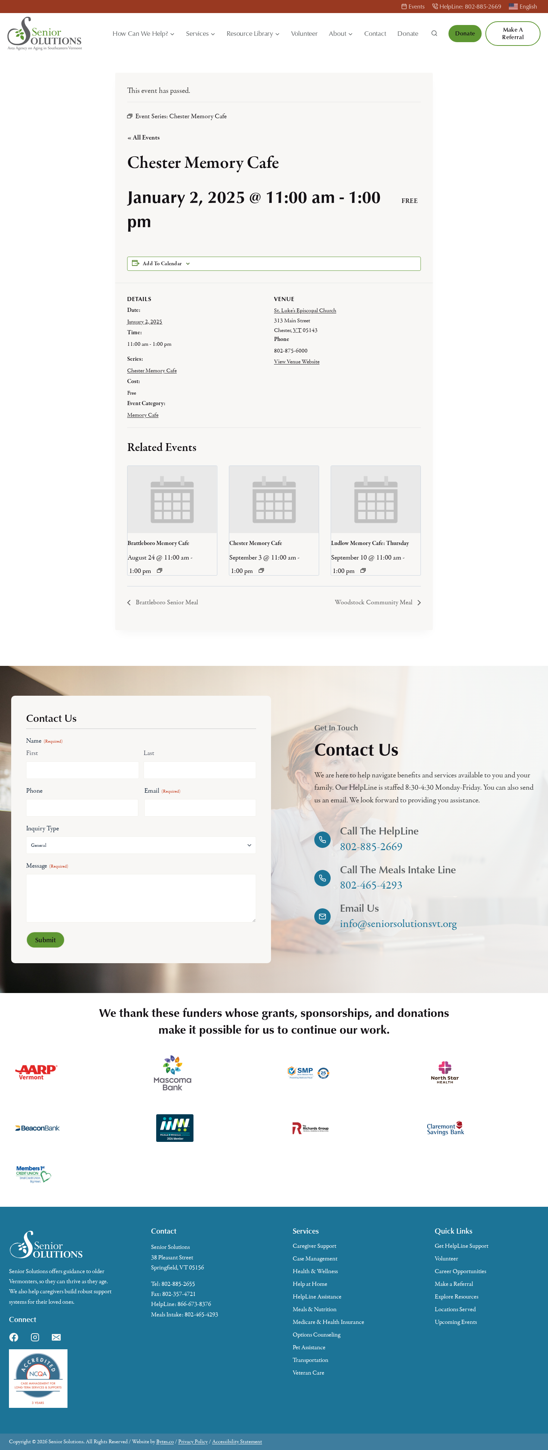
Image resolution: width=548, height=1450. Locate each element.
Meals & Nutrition (315, 1309)
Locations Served (455, 1309)
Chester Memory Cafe (152, 370)
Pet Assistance (309, 1347)
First (32, 753)
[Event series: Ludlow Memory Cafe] (363, 570)
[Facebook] (14, 1337)
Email (162, 791)
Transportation (310, 1360)
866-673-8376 (194, 1304)
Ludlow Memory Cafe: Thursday (370, 543)
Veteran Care (308, 1373)
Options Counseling (316, 1335)
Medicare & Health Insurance (328, 1322)
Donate (407, 33)
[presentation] (172, 499)
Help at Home (310, 1284)
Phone (34, 791)
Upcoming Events (456, 1322)
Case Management (315, 1259)
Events (417, 6)
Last (149, 753)
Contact (375, 33)
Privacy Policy (193, 1441)
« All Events (143, 138)
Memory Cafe (142, 415)
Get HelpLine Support (461, 1246)
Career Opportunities (460, 1271)
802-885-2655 (178, 1284)
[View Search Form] (434, 33)
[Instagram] (35, 1337)
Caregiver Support (314, 1246)
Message (47, 866)
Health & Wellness (315, 1271)
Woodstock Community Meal (374, 602)
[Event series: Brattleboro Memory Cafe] (159, 570)
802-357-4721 (179, 1294)
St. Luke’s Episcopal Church (305, 310)
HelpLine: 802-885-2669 (470, 6)
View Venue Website (296, 361)
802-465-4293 (201, 1314)
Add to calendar (162, 263)
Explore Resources (456, 1297)
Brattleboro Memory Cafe (158, 543)
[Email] (56, 1337)
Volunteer (304, 33)
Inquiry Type (42, 828)
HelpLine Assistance (317, 1297)
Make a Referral (513, 33)
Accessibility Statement (237, 1441)
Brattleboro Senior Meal (166, 602)
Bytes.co (165, 1441)
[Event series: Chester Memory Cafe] (261, 570)
